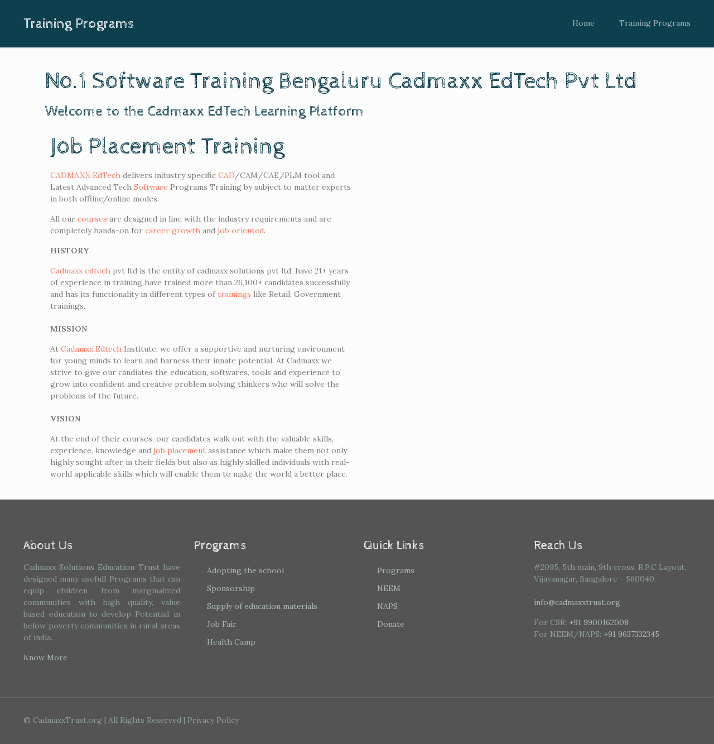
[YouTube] (620, 719)
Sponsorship (231, 588)
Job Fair (222, 624)
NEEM (389, 588)
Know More (45, 657)
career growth (172, 230)
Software (151, 187)
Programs (395, 570)
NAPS (387, 606)
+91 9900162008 (599, 622)
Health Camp (231, 642)
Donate (390, 624)
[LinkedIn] (635, 719)
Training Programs (655, 23)
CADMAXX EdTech (85, 175)
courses (92, 219)
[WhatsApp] (575, 719)
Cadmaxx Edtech (91, 349)
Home (583, 23)
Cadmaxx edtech (80, 271)
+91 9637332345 (631, 634)
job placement (179, 450)
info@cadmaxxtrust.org (577, 602)
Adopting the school (245, 570)
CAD (226, 175)
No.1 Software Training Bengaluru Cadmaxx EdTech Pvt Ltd (341, 81)
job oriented (241, 230)
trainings (234, 294)
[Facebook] (590, 719)
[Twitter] (605, 719)
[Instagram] (650, 719)
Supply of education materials (262, 606)
